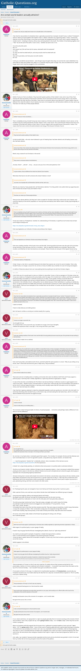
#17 (78, 519)
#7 (78, 254)
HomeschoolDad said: (19, 114)
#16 (78, 486)
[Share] (77, 26)
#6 (78, 232)
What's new (17, 7)
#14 (78, 397)
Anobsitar (4, 17)
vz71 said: (16, 29)
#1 (78, 26)
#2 (78, 94)
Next (7, 23)
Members (27, 7)
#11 (78, 330)
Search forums (10, 9)
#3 (78, 111)
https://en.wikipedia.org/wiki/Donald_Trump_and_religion (28, 225)
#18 (78, 546)
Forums (10, 7)
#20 (78, 603)
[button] (22, 6)
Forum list (3, 9)
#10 (78, 314)
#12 (78, 343)
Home (3, 7)
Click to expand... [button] (46, 561)
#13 (78, 367)
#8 (78, 272)
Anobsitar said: (17, 209)
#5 (78, 206)
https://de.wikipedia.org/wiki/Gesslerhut (24, 462)
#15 (78, 443)
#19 (78, 578)
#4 (78, 129)
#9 (78, 290)
